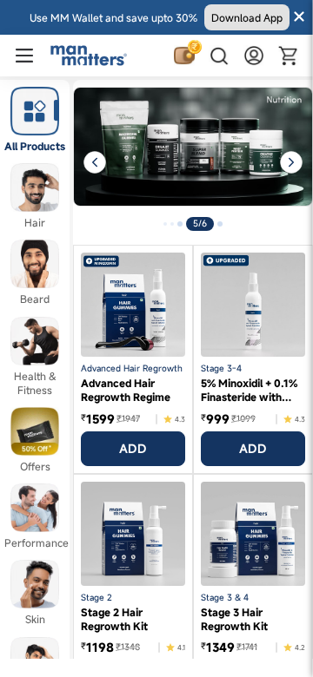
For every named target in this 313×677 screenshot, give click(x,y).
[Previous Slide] (87, 162)
